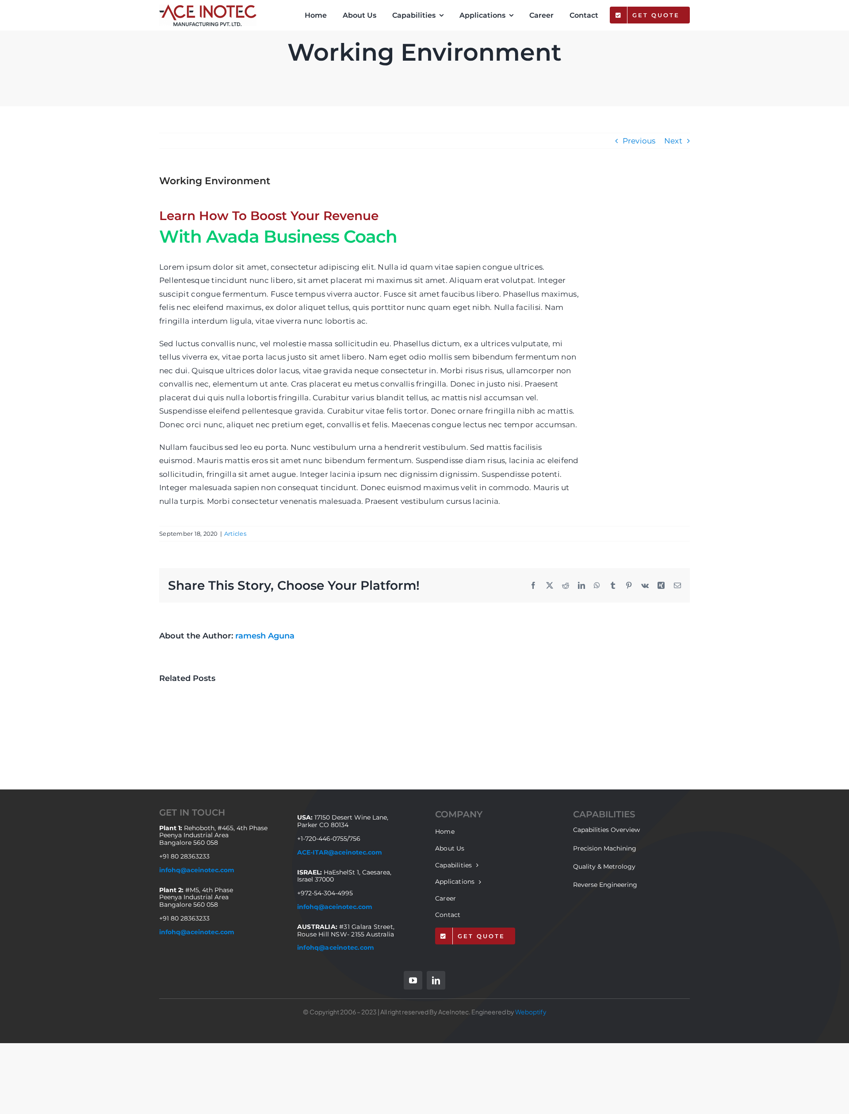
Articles (235, 533)
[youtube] (413, 980)
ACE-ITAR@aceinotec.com (339, 852)
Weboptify (531, 1012)
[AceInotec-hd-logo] (207, 8)
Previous (639, 140)
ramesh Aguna (264, 636)
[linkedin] (436, 980)
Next (673, 140)
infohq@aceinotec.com (196, 870)
